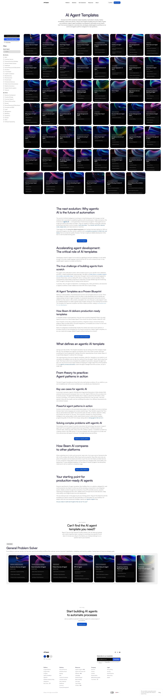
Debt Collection (62, 681)
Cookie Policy (143, 693)
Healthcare (61, 683)
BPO (60, 675)
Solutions (74, 2)
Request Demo (94, 675)
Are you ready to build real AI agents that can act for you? (71, 501)
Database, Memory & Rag (49, 679)
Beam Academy (78, 679)
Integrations (46, 681)
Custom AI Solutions (63, 677)
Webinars (77, 673)
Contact (93, 673)
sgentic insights (90, 499)
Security (109, 671)
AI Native (77, 685)
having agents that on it (96, 418)
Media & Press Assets (95, 677)
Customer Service (63, 679)
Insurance (61, 685)
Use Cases (77, 681)
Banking (61, 673)
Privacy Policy (8, 42)
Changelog (77, 675)
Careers (93, 671)
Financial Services (63, 669)
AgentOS (45, 677)
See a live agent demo (11, 39)
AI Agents (46, 673)
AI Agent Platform (47, 669)
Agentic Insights (78, 669)
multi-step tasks (82, 225)
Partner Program (78, 677)
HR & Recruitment (63, 671)
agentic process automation (67, 364)
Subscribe (116, 659)
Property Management (64, 687)
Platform (68, 2)
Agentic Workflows (47, 675)
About (97, 2)
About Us (93, 669)
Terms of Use (109, 675)
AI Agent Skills (46, 671)
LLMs (75, 491)
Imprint (108, 677)
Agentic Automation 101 (80, 671)
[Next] (153, 568)
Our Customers (82, 2)
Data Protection (110, 673)
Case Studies (78, 683)
